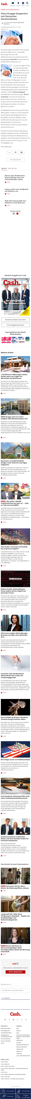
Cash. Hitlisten (5, 1076)
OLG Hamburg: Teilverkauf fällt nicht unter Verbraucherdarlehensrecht (15, 797)
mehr (8, 182)
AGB (17, 1033)
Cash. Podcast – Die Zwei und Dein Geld (12, 1079)
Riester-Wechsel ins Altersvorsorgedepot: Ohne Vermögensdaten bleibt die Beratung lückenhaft (15, 949)
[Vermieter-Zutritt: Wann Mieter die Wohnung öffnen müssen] (15, 876)
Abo (17, 1028)
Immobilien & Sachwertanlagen (6, 1035)
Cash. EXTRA (4, 1062)
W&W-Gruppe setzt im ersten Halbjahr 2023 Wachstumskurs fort (14, 418)
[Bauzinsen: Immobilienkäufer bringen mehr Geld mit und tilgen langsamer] (15, 450)
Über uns (19, 1051)
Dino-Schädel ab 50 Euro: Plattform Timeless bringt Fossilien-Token (14, 718)
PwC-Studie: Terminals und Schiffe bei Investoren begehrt (14, 548)
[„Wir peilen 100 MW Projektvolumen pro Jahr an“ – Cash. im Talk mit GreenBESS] (15, 491)
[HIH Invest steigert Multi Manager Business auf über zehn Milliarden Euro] (15, 623)
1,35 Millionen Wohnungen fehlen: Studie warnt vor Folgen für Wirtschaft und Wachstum (14, 376)
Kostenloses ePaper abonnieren (15, 320)
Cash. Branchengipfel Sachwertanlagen (13, 1074)
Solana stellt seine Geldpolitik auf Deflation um (16, 190)
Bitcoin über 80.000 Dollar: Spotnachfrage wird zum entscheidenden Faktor (15, 177)
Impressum (19, 1040)
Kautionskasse (5, 59)
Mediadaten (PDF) (21, 1047)
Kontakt (18, 1042)
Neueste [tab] (4, 168)
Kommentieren (15, 160)
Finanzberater (5, 1030)
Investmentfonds (6, 1033)
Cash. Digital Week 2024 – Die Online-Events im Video (14, 1069)
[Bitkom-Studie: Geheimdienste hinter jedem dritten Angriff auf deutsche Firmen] (15, 579)
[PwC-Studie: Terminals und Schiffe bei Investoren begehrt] (15, 536)
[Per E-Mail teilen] (21, 152)
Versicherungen (6, 1028)
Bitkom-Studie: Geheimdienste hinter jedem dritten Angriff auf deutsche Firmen (13, 591)
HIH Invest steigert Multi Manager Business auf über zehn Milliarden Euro (14, 635)
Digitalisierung (5, 1039)
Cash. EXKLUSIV (5, 1064)
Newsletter (19, 1049)
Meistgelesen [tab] (12, 168)
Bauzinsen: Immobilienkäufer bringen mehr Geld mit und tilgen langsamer (14, 463)
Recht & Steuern (6, 1041)
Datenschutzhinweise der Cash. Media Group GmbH (23, 1036)
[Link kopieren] (9, 152)
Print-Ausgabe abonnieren (15, 325)
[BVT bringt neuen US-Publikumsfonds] (15, 749)
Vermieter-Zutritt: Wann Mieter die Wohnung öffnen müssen (15, 887)
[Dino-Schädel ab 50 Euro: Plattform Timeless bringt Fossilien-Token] (15, 707)
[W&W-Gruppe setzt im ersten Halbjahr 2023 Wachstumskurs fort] (15, 406)
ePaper (18, 1030)
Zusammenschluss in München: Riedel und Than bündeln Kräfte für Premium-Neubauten (15, 839)
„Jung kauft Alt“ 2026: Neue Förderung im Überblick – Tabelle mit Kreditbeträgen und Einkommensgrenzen (15, 917)
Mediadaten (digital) (22, 1044)
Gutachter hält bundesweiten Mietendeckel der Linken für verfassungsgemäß (12, 675)
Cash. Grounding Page (23, 1055)
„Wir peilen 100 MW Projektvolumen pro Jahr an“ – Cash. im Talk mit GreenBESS (15, 503)
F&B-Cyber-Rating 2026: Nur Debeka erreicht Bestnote (15, 202)
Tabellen (19, 1053)
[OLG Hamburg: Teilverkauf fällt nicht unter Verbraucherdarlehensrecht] (15, 786)
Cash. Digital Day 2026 (7, 1066)
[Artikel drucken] (15, 152)
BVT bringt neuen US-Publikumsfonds (15, 760)
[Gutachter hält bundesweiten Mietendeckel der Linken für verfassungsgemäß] (15, 663)
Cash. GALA (4, 1072)
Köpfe (2, 1043)
